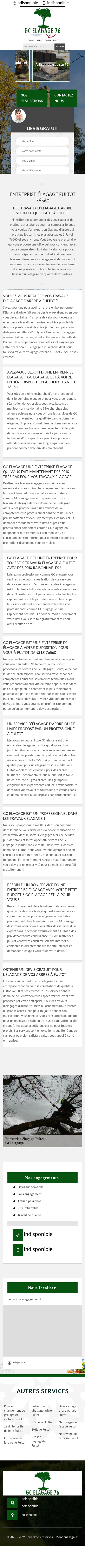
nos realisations (32, 98)
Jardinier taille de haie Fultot (14, 1429)
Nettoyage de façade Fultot (68, 1425)
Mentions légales (66, 1537)
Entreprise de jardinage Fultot (14, 1440)
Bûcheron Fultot (42, 1422)
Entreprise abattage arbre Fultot (42, 1411)
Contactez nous (63, 98)
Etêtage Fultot (41, 1429)
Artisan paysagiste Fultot (39, 1441)
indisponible (27, 3)
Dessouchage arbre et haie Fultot (67, 1411)
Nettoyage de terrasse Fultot (68, 1436)
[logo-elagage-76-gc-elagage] (42, 20)
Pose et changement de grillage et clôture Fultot (14, 1413)
